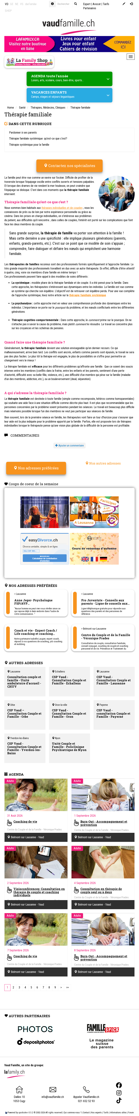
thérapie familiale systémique (87, 295)
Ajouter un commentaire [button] (71, 445)
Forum (131, 1112)
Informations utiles (118, 1112)
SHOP (8, 10)
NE (16, 4)
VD (6, 4)
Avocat (97, 4)
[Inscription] (124, 4)
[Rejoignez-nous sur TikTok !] (118, 1100)
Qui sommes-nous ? (72, 1112)
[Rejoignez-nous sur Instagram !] (118, 1093)
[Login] (131, 4)
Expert (86, 4)
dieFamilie (31, 4)
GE (11, 4)
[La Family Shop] (29, 62)
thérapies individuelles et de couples (62, 208)
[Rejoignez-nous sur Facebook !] (119, 1085)
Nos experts (96, 1112)
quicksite (22, 1112)
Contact (86, 1112)
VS (21, 4)
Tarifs (105, 1112)
